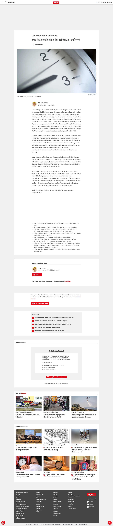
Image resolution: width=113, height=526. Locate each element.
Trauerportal (71, 503)
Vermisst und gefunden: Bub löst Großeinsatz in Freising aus (50, 321)
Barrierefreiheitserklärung (67, 524)
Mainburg (38, 504)
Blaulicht (55, 496)
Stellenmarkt (71, 501)
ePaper (70, 494)
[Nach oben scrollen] (110, 522)
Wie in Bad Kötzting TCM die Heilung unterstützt (26, 449)
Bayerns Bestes (19, 515)
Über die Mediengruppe (21, 504)
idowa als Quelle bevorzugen (40, 303)
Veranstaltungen (72, 508)
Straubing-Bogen (40, 494)
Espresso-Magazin (20, 518)
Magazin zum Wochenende (22, 506)
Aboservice (70, 497)
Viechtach (38, 503)
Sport (54, 497)
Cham (37, 497)
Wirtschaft (55, 508)
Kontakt (18, 496)
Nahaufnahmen (57, 506)
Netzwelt (55, 515)
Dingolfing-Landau (40, 506)
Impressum (29, 524)
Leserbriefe (19, 503)
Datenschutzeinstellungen (81, 524)
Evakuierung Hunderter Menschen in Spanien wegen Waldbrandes (83, 416)
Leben (54, 510)
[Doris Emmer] (34, 104)
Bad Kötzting (39, 501)
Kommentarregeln (20, 501)
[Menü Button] (2, 2)
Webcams (70, 506)
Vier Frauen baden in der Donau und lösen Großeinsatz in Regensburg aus (54, 317)
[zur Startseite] (92, 494)
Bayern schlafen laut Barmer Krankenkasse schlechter (54, 476)
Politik (54, 503)
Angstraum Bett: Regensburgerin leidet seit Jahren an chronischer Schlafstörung (83, 477)
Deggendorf (38, 510)
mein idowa (68, 281)
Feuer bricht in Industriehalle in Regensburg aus (47, 327)
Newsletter (18, 499)
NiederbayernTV (20, 513)
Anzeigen (70, 504)
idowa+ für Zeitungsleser (74, 496)
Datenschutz (36, 524)
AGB (41, 524)
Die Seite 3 (55, 499)
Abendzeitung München (21, 508)
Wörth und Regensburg (41, 499)
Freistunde (55, 504)
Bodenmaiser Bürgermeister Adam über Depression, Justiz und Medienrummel (84, 450)
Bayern (55, 494)
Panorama (11, 2)
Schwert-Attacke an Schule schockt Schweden (27, 416)
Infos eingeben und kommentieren (56, 377)
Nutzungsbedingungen (48, 524)
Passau (37, 511)
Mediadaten (57, 524)
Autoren (18, 494)
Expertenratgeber (20, 517)
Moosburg (38, 508)
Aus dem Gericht (57, 501)
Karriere (18, 497)
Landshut (38, 496)
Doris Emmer (44, 102)
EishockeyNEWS (20, 510)
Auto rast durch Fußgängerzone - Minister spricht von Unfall (55, 416)
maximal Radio (19, 511)
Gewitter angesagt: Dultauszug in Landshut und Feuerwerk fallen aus (52, 324)
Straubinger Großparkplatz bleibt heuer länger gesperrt (49, 331)
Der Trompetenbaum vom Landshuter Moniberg (53, 449)
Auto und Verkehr (57, 513)
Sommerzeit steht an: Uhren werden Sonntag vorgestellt (28, 476)
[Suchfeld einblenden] (6, 2)
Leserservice (71, 499)
